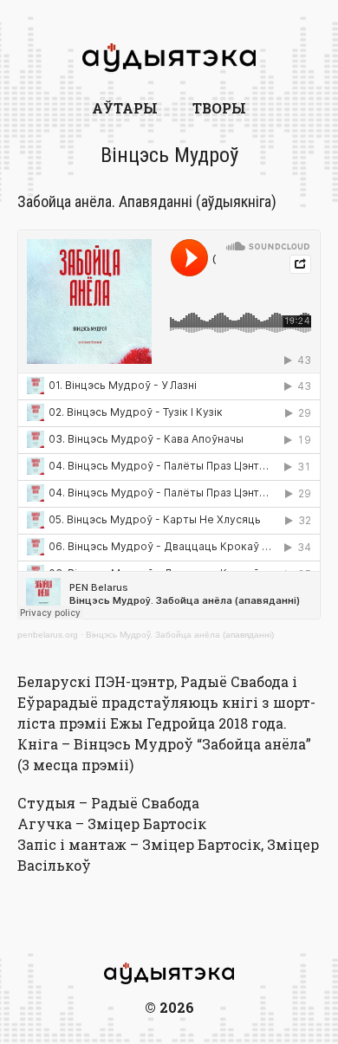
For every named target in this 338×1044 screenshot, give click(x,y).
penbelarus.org (47, 634)
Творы (219, 108)
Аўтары (125, 108)
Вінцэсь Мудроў (169, 155)
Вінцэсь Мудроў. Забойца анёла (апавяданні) (180, 634)
